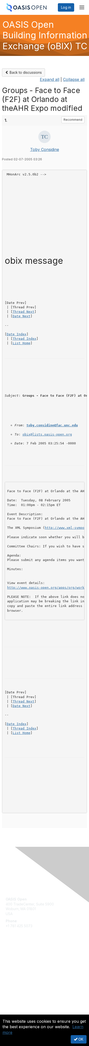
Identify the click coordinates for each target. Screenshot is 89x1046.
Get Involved (16, 958)
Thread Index (24, 339)
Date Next (21, 316)
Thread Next (23, 312)
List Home (21, 343)
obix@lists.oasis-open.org (47, 434)
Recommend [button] (73, 120)
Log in (66, 7)
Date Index (16, 334)
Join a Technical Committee (28, 973)
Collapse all (74, 79)
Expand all (49, 79)
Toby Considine (44, 149)
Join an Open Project (23, 966)
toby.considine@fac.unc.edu (52, 425)
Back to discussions (25, 72)
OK (80, 1039)
